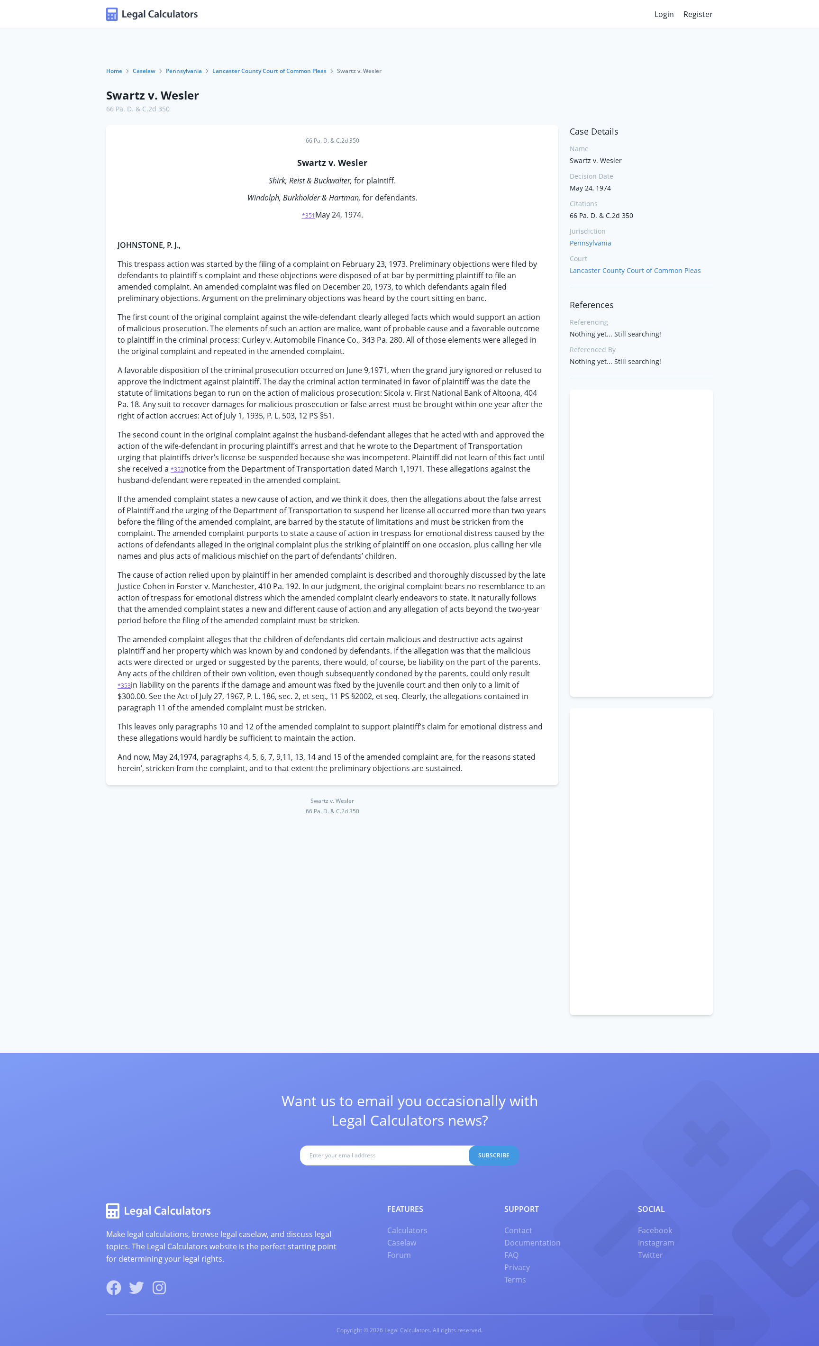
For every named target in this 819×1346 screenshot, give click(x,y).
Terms (515, 1279)
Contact (518, 1230)
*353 (124, 686)
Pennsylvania (184, 71)
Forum (399, 1255)
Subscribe (494, 1155)
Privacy (517, 1267)
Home (114, 71)
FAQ (511, 1255)
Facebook (655, 1230)
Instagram (656, 1242)
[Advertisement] (641, 543)
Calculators (407, 1230)
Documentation (532, 1242)
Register (698, 14)
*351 (308, 215)
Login (664, 14)
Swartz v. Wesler (152, 95)
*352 (177, 469)
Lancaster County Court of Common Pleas (269, 71)
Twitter (650, 1255)
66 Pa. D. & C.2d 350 (138, 108)
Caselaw (144, 71)
